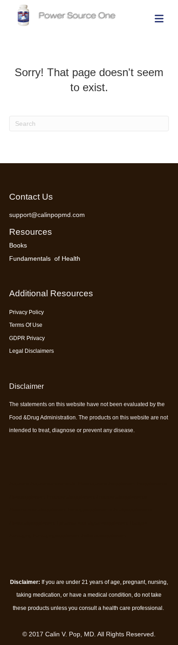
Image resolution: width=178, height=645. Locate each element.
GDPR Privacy (27, 338)
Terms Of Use (25, 325)
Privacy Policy (26, 312)
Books (18, 245)
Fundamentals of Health (44, 258)
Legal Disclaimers (31, 351)
